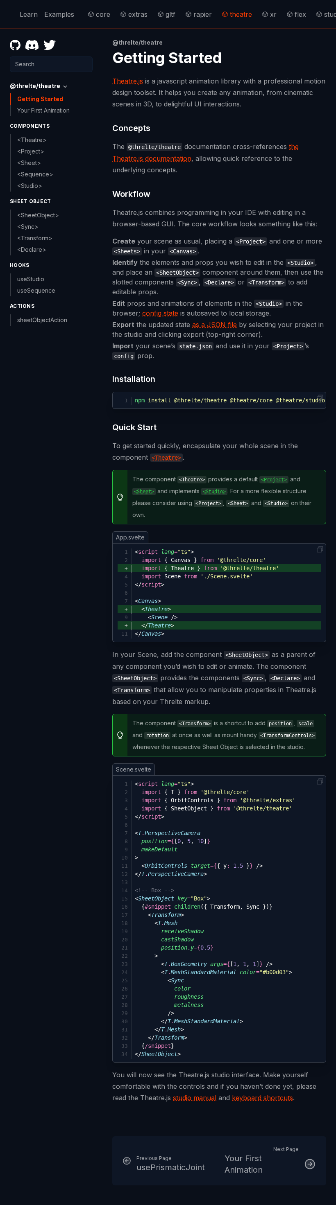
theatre (241, 14)
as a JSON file (214, 324)
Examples (59, 14)
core (103, 14)
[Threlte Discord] (32, 45)
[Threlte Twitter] (49, 45)
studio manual (194, 1098)
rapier (202, 14)
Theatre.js (127, 81)
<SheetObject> (38, 215)
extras (138, 14)
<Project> (30, 151)
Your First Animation (43, 110)
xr (273, 14)
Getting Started (40, 98)
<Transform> (34, 238)
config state (160, 313)
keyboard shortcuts (262, 1098)
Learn (29, 14)
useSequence (36, 290)
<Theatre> (32, 139)
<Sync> (28, 226)
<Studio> (29, 185)
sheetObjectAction (42, 319)
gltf (170, 14)
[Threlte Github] (15, 45)
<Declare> (31, 249)
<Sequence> (35, 174)
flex (300, 14)
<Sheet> (29, 162)
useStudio (30, 278)
